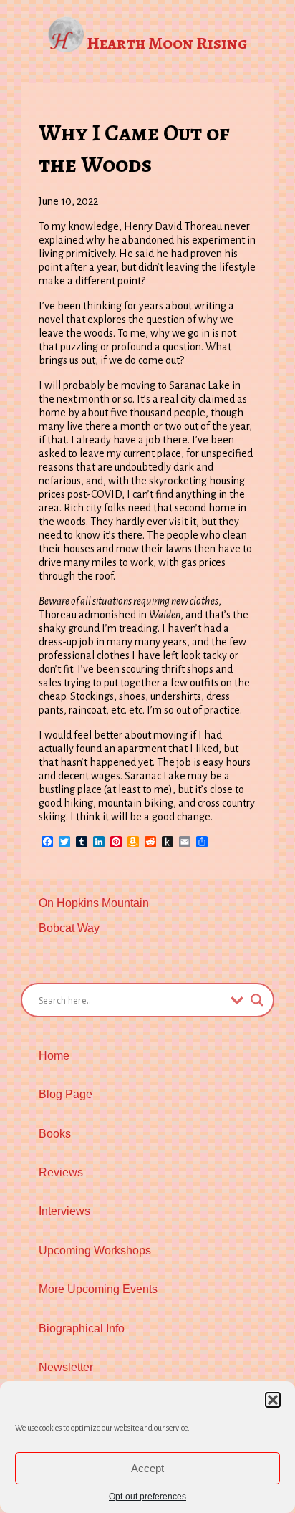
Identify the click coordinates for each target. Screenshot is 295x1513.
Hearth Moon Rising (167, 43)
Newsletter (66, 1367)
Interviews (64, 1211)
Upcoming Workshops (95, 1250)
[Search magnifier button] (257, 1000)
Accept (147, 1468)
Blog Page (65, 1094)
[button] (273, 1400)
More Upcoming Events (98, 1289)
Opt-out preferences (147, 1497)
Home (54, 1056)
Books (55, 1134)
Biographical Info (82, 1328)
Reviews (61, 1172)
